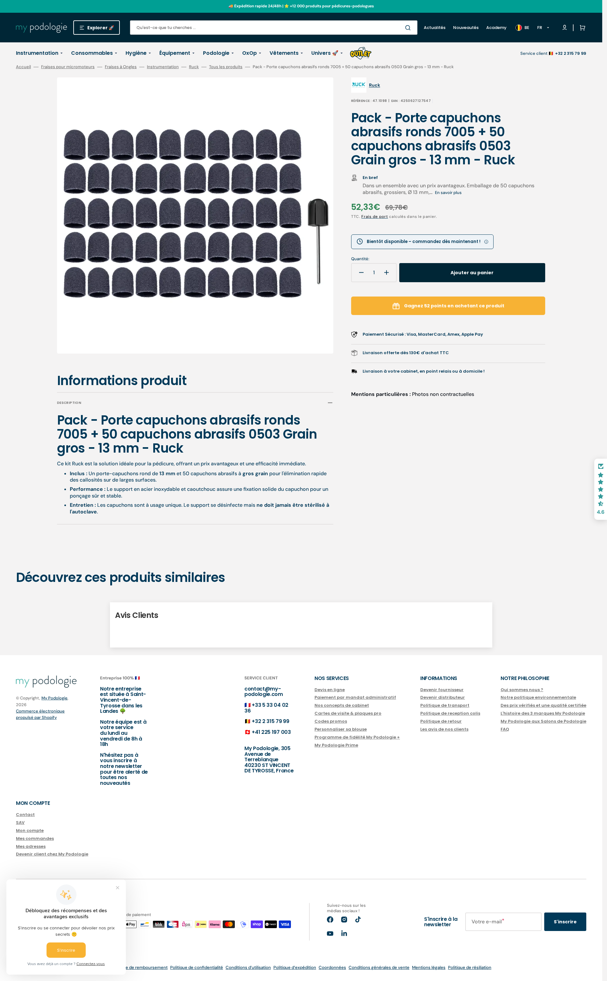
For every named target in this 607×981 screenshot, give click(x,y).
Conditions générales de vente (379, 967)
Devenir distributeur (442, 697)
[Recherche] (409, 28)
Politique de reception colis (450, 713)
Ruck (194, 66)
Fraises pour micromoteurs (68, 66)
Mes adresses (31, 846)
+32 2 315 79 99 (270, 721)
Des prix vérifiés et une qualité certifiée (543, 705)
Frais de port (374, 216)
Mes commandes (35, 838)
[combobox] (273, 27)
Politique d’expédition (294, 967)
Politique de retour (441, 721)
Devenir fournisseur (442, 690)
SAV (20, 823)
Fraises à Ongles (121, 66)
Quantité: (360, 258)
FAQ (505, 729)
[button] (581, 28)
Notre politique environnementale (538, 697)
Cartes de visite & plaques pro (347, 713)
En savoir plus (448, 192)
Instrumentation (163, 66)
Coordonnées (332, 967)
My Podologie (54, 698)
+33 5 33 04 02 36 (266, 707)
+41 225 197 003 (271, 732)
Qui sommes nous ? (522, 690)
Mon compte (30, 830)
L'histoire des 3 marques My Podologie (543, 713)
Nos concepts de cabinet (341, 705)
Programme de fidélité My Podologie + (357, 737)
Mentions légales (428, 967)
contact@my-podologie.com (263, 691)
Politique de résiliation (469, 967)
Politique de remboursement (139, 967)
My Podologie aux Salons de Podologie (543, 721)
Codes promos (330, 721)
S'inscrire (565, 922)
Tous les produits (225, 66)
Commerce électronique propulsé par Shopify (40, 714)
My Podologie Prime (336, 745)
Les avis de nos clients (444, 729)
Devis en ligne (329, 690)
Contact (25, 815)
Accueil (23, 66)
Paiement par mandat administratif (355, 697)
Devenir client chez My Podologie (52, 854)
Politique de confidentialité (196, 967)
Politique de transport (444, 705)
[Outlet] (361, 53)
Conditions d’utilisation (248, 967)
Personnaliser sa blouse (340, 729)
